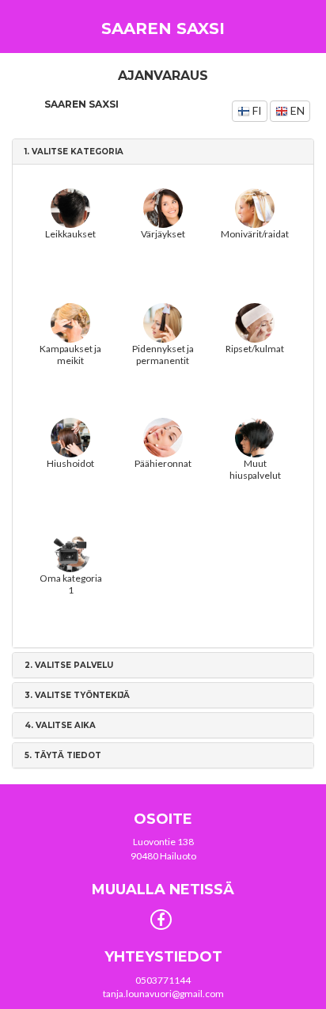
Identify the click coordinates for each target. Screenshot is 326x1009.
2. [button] (69, 665)
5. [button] (63, 755)
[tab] (163, 151)
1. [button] (74, 151)
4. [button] (60, 725)
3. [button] (77, 695)
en (296, 110)
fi (256, 110)
